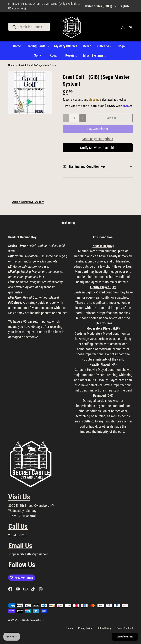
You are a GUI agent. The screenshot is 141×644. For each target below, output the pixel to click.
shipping (94, 99)
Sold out (111, 118)
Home (17, 46)
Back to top (68, 222)
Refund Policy (104, 628)
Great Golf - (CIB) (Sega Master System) (38, 65)
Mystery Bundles (65, 46)
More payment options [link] (97, 139)
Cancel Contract (125, 628)
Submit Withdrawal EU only (28, 201)
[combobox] (29, 27)
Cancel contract (125, 636)
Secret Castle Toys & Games (30, 620)
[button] (130, 27)
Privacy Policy (85, 628)
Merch (87, 46)
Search (69, 628)
